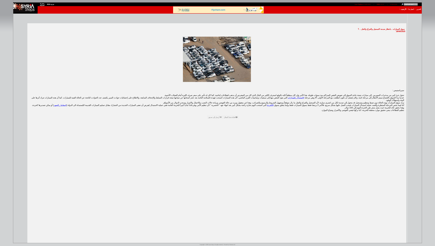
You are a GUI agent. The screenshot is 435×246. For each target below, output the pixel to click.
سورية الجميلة (42, 4)
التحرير (418, 9)
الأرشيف (403, 9)
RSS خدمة (50, 4)
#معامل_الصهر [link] (60, 105)
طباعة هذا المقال (230, 117)
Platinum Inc (232, 244)
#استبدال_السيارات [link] (296, 98)
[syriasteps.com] (24, 12)
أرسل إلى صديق (214, 117)
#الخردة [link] (270, 105)
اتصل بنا (411, 9)
